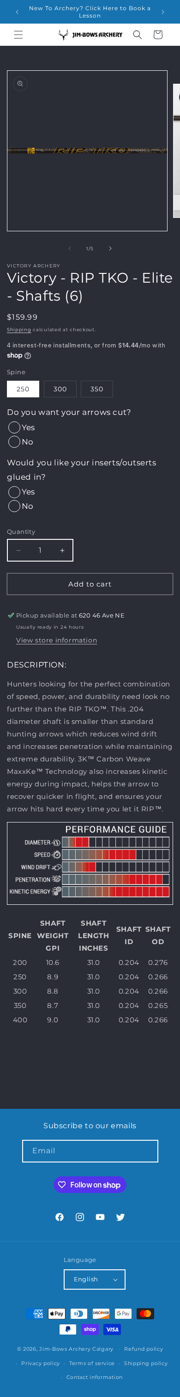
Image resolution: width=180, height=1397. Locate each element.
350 (96, 389)
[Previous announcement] (17, 12)
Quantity (21, 531)
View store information (56, 640)
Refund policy (143, 1349)
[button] (18, 35)
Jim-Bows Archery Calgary (76, 1349)
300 (60, 389)
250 (23, 389)
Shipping (19, 330)
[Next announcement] (163, 12)
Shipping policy (146, 1363)
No (27, 441)
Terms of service (92, 1363)
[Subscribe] (147, 1151)
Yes (28, 427)
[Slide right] (110, 248)
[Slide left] (70, 248)
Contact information (94, 1377)
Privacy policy (40, 1363)
